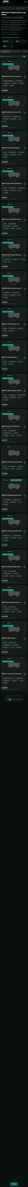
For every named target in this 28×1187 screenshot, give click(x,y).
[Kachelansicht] (22, 56)
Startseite (4, 8)
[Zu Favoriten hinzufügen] (25, 77)
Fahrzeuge (12, 8)
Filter (15, 1184)
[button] (25, 2)
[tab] (6, 51)
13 (18, 699)
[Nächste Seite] (21, 699)
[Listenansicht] (24, 56)
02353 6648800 (12, 32)
